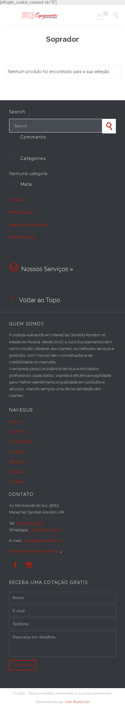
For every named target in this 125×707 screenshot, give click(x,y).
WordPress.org (22, 237)
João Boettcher (77, 702)
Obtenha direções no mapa (33, 551)
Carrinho (17, 431)
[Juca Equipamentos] (58, 15)
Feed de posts (21, 212)
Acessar (16, 199)
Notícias (17, 471)
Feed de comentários (28, 224)
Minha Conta (21, 441)
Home (15, 421)
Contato (17, 481)
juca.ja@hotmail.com (42, 540)
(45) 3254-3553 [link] (29, 523)
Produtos (18, 451)
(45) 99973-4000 (45, 530)
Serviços (17, 461)
